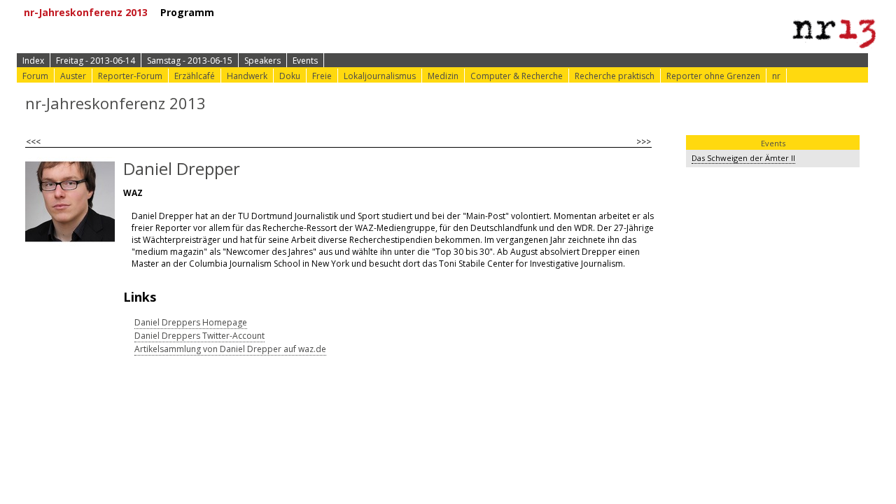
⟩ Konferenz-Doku (496, 12)
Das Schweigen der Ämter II (743, 158)
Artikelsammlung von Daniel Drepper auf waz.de (230, 349)
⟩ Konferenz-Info (390, 12)
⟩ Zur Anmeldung (288, 12)
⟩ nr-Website (590, 12)
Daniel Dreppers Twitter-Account (199, 336)
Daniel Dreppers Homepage (190, 322)
